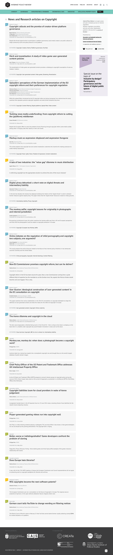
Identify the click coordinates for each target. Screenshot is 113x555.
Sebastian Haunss (13, 485)
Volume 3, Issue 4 (13, 287)
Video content (52, 105)
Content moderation (51, 154)
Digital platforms (36, 105)
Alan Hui (11, 141)
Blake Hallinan (12, 32)
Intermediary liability (22, 201)
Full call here (87, 91)
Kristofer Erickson (13, 296)
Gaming (11, 412)
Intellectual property (14, 479)
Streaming (45, 74)
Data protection (10, 550)
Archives (89, 4)
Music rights (25, 154)
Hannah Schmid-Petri (14, 90)
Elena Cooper (12, 371)
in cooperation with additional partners (91, 44)
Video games (39, 74)
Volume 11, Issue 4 (13, 80)
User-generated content (28, 74)
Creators (24, 48)
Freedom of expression (39, 154)
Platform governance (36, 48)
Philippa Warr (12, 346)
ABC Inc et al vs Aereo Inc (37, 332)
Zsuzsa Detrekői (13, 120)
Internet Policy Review (18, 5)
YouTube (45, 48)
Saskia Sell (11, 243)
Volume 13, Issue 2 (13, 24)
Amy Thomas (12, 62)
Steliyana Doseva (13, 89)
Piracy (29, 201)
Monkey (32, 227)
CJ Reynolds (12, 34)
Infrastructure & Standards (40, 11)
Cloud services (20, 332)
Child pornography (21, 256)
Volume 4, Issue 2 (13, 234)
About (96, 4)
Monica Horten (12, 320)
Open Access (74, 4)
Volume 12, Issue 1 (13, 54)
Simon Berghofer (13, 242)
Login (104, 5)
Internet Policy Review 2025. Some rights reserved (38, 550)
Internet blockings (38, 256)
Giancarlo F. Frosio (13, 189)
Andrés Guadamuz (13, 215)
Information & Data (58, 11)
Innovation (71, 11)
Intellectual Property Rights (87, 11)
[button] (106, 550)
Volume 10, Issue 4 (13, 136)
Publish (82, 4)
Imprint (19, 550)
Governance (24, 11)
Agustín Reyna (12, 166)
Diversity (14, 11)
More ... (100, 11)
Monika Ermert (12, 268)
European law (26, 227)
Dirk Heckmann (12, 93)
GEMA (72, 513)
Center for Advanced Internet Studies (92, 41)
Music (30, 154)
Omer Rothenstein (13, 35)
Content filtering (26, 105)
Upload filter (44, 105)
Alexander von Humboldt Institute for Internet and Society (92, 38)
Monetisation (52, 74)
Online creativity (40, 308)
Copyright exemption (14, 458)
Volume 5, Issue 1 (13, 180)
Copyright (19, 48)
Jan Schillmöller (13, 92)
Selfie (36, 227)
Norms (29, 48)
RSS (100, 5)
